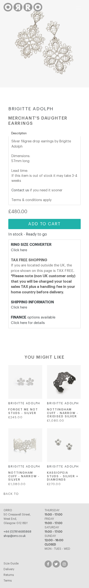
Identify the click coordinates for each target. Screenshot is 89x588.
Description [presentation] (19, 133)
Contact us (20, 190)
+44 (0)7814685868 (17, 531)
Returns (9, 575)
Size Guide (11, 563)
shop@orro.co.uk (15, 536)
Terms (8, 580)
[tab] (44, 133)
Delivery (9, 569)
